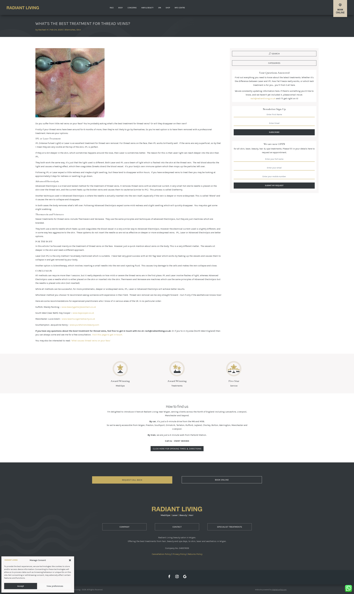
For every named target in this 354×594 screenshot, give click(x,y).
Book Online (222, 479)
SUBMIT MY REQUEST (274, 185)
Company (124, 527)
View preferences (55, 586)
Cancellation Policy (161, 554)
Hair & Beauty (147, 8)
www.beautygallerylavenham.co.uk (79, 307)
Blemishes (70, 29)
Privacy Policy (179, 554)
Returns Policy (195, 554)
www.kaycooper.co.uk (83, 313)
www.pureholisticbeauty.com (84, 324)
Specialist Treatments (229, 527)
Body (120, 8)
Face (112, 8)
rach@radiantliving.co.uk (263, 98)
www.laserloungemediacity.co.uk (78, 319)
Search (276, 53)
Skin (78, 29)
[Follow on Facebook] (169, 576)
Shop (168, 8)
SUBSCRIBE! (274, 132)
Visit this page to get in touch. (107, 334)
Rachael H (43, 29)
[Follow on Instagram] (177, 576)
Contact (177, 527)
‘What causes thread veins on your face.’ (91, 340)
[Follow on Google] (184, 576)
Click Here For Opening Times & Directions (177, 448)
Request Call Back (132, 480)
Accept (20, 586)
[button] (70, 560)
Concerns (132, 8)
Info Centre (180, 8)
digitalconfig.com (279, 590)
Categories (274, 63)
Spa (159, 8)
